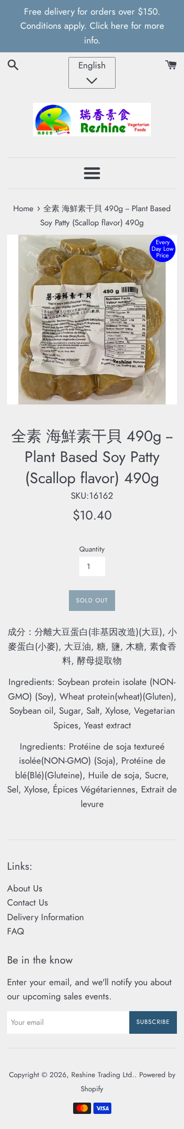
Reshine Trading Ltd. (102, 1075)
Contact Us (27, 902)
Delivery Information (45, 917)
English (92, 65)
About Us (24, 888)
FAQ (15, 931)
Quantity (92, 549)
